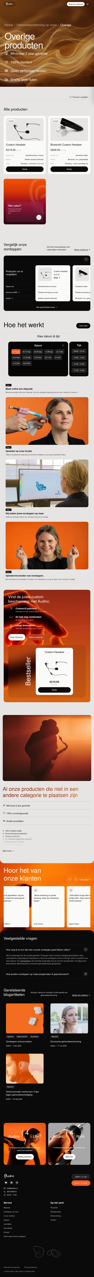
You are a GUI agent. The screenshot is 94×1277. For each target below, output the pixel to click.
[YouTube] (6, 1182)
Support (6, 1220)
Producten (54, 1207)
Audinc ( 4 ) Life (81, 1177)
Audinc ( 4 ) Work (81, 1183)
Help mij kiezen (17, 637)
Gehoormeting (55, 1216)
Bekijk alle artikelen (80, 995)
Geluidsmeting (55, 1212)
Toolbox (53, 1220)
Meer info (69, 1156)
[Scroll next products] (86, 259)
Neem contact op (81, 249)
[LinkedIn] (11, 1182)
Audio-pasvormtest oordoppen (15, 1236)
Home (9, 25)
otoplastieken (25, 961)
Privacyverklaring (30, 1267)
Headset (11, 121)
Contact (6, 1232)
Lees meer (83, 325)
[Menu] (88, 4)
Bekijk (24, 169)
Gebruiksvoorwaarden (12, 1267)
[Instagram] (17, 1182)
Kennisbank (8, 1228)
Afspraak (7, 1207)
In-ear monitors (9, 1216)
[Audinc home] (10, 4)
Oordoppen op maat (11, 1212)
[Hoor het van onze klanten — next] (75, 879)
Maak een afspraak (76, 4)
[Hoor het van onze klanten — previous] (70, 879)
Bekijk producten (25, 1156)
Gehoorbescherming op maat (37, 25)
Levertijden (8, 1224)
